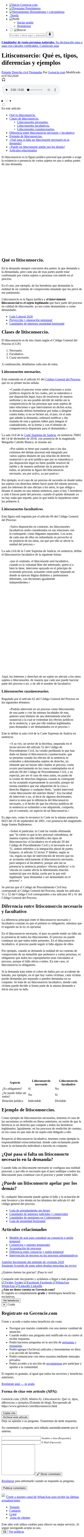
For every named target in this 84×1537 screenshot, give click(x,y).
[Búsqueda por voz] (49, 34)
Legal (12, 1514)
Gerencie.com (56, 72)
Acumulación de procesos (25, 1248)
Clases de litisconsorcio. (24, 118)
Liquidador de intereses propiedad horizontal (36, 323)
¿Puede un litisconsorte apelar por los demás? (37, 147)
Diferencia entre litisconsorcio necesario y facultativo (41, 132)
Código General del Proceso (62, 379)
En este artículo (11, 108)
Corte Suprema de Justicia (40, 435)
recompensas (54, 1363)
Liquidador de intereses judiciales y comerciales (38, 1214)
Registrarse (24, 26)
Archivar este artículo (15, 1417)
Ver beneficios (11, 1300)
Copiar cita (9, 1413)
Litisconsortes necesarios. (32, 122)
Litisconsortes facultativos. (33, 125)
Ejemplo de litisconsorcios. (25, 136)
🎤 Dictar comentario (49, 1474)
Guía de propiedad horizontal (27, 1221)
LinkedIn (36, 1286)
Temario (14, 1507)
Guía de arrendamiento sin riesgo (29, 1210)
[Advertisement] (42, 211)
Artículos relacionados (23, 150)
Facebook (46, 1282)
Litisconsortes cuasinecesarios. (36, 129)
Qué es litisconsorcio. (22, 115)
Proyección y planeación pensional (30, 320)
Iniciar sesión (25, 22)
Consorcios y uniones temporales (29, 1244)
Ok (4, 1531)
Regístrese (8, 1481)
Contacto (15, 1510)
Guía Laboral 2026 (21, 316)
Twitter (18, 1282)
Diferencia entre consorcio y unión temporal (36, 1252)
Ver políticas (16, 1531)
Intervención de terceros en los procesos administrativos (43, 1255)
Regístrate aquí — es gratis (18, 1384)
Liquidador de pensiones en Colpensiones (35, 1217)
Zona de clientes (19, 1517)
